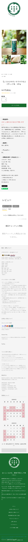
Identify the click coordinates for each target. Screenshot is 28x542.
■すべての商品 (4, 74)
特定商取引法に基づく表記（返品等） (10, 175)
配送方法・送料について (14, 512)
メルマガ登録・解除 (14, 527)
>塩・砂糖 (3, 76)
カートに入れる (15, 105)
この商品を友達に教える (7, 177)
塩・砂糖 (10, 74)
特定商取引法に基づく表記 (14, 515)
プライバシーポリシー (14, 518)
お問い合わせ (14, 521)
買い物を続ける (5, 182)
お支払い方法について (14, 509)
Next (25, 60)
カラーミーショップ (5, 536)
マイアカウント (14, 524)
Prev (3, 60)
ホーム (14, 506)
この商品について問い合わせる (9, 179)
